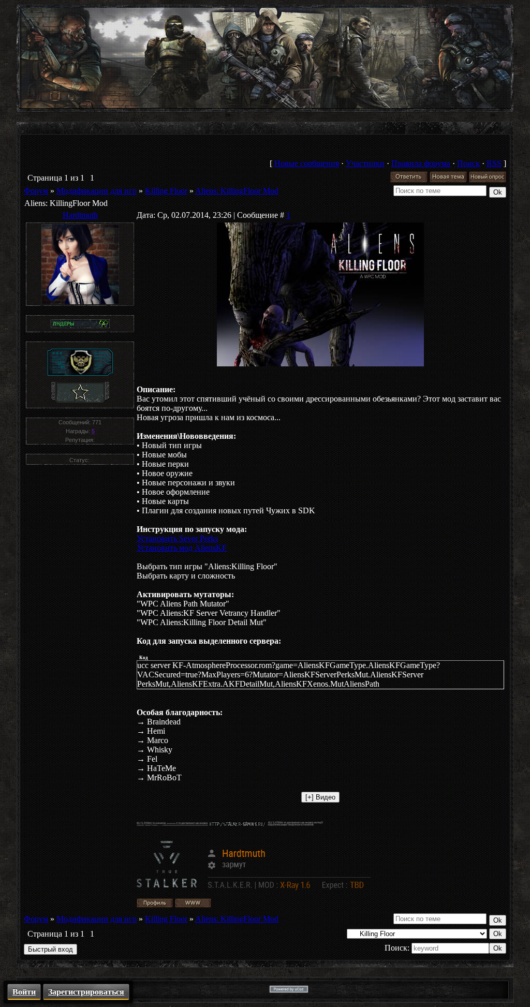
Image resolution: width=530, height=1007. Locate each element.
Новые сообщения (306, 163)
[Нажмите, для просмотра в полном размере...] (320, 363)
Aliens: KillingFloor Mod (236, 190)
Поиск (468, 163)
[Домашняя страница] (193, 903)
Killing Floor (166, 190)
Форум (36, 190)
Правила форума (420, 163)
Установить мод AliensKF (182, 547)
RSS (494, 163)
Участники (365, 163)
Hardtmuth (80, 215)
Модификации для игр (96, 190)
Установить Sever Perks (177, 538)
